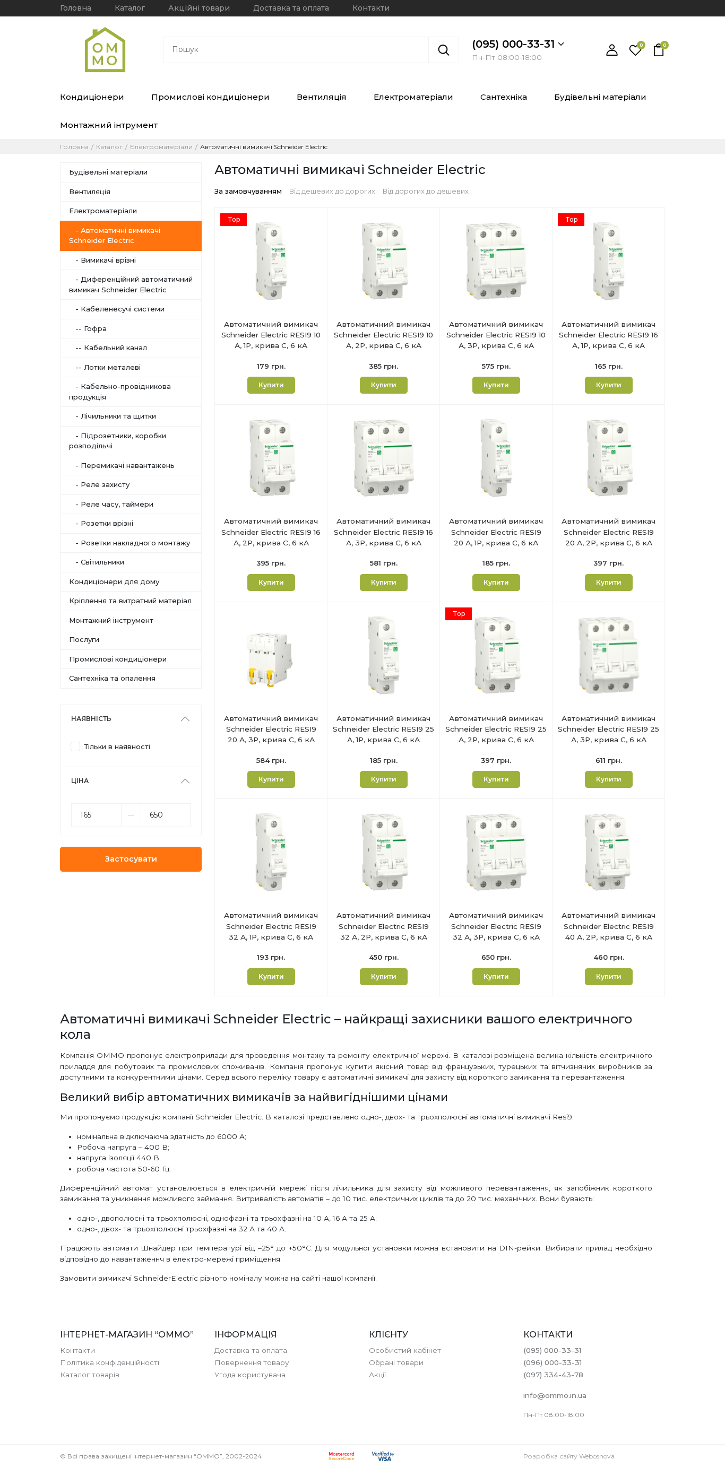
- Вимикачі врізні (102, 260)
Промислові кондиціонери (210, 97)
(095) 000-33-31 (515, 44)
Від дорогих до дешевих (426, 191)
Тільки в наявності (117, 746)
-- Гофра (88, 328)
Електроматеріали (413, 97)
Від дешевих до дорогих (332, 191)
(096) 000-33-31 (552, 1362)
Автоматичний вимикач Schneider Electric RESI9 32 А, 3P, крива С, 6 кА (496, 926)
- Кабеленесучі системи (117, 309)
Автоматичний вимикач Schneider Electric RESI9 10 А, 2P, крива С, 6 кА (383, 335)
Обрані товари (396, 1362)
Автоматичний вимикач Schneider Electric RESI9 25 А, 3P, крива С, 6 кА (608, 729)
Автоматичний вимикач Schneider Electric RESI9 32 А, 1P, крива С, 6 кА (271, 926)
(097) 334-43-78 (553, 1374)
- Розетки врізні (101, 523)
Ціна (80, 781)
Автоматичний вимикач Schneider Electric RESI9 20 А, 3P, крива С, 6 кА (271, 729)
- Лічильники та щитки (112, 416)
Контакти (371, 8)
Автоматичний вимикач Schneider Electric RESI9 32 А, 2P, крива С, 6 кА (383, 926)
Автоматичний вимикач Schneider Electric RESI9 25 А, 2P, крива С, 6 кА (496, 729)
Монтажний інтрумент (109, 125)
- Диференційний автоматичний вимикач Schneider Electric (131, 284)
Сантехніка (503, 97)
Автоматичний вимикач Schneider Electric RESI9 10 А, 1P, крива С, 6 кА (271, 335)
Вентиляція (322, 97)
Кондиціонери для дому (114, 581)
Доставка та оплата (291, 8)
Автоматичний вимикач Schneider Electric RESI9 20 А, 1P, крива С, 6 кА (496, 532)
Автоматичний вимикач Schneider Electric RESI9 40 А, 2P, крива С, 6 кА (608, 926)
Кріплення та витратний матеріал (130, 600)
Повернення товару (251, 1362)
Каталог (130, 8)
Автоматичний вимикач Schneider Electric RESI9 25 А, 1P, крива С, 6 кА (383, 729)
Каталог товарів (89, 1374)
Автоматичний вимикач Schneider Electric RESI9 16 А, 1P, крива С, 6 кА (608, 335)
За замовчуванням (248, 191)
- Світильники (96, 562)
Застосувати (131, 859)
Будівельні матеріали (600, 97)
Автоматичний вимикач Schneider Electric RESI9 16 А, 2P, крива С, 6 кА (271, 532)
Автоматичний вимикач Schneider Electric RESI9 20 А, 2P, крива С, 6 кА (608, 532)
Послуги (84, 639)
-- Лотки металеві (105, 367)
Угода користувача (250, 1374)
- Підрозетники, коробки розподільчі (117, 440)
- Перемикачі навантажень (122, 465)
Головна (75, 8)
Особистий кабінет (405, 1350)
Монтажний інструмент (111, 620)
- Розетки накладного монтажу (129, 542)
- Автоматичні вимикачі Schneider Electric (114, 235)
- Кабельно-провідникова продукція (120, 391)
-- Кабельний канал (108, 347)
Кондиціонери (92, 97)
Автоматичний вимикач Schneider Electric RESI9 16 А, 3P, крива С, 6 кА (383, 532)
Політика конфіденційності (109, 1362)
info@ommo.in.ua (554, 1395)
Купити (271, 385)
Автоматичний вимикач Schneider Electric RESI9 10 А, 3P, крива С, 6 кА (496, 335)
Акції (377, 1374)
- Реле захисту (99, 484)
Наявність (91, 719)
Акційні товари (199, 8)
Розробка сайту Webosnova (569, 1456)
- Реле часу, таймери (111, 504)
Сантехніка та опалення (112, 678)
